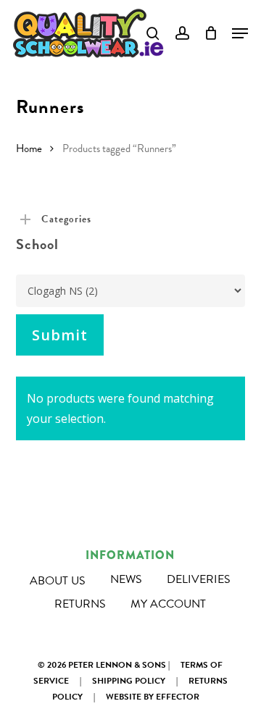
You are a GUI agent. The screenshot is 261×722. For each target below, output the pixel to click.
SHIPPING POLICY (128, 680)
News (126, 579)
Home (29, 148)
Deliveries (199, 579)
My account (168, 604)
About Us (58, 580)
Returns (80, 604)
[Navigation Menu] (240, 33)
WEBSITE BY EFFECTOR (152, 696)
